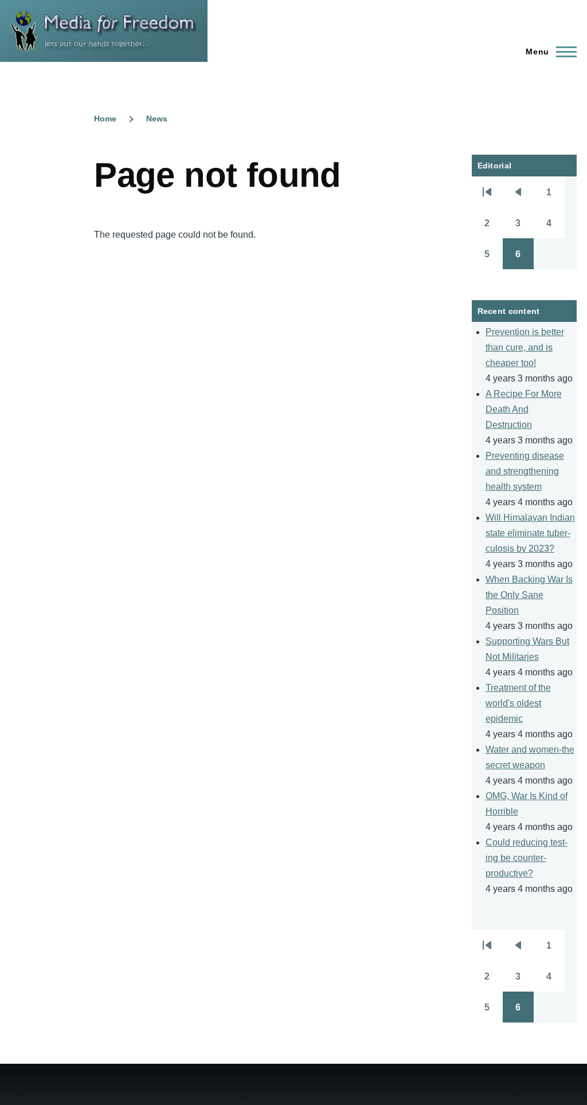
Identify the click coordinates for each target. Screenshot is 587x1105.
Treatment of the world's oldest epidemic (518, 703)
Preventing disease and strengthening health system (525, 471)
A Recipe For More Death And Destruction (524, 409)
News (156, 118)
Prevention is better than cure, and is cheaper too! (525, 347)
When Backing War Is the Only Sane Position (529, 595)
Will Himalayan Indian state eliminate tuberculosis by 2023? (530, 533)
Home (105, 118)
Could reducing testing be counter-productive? (527, 857)
